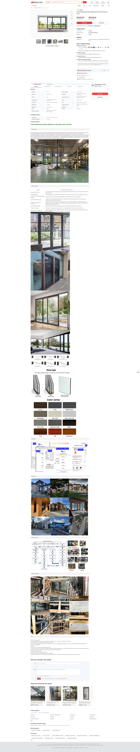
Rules (109, 5)
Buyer (84, 5)
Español (48, 745)
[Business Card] (107, 89)
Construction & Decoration (37, 7)
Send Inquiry (84, 22)
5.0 (96, 86)
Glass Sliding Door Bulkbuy (71, 738)
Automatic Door (72, 714)
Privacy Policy (86, 747)
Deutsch (68, 745)
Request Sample (97, 25)
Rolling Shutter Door (93, 718)
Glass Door (46, 7)
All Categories (34, 5)
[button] (86, 86)
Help (90, 5)
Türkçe (91, 745)
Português (51, 745)
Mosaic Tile (32, 714)
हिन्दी (84, 745)
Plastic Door (72, 716)
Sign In (78, 79)
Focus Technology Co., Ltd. (63, 747)
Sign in (108, 2)
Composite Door (92, 714)
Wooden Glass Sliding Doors (60, 738)
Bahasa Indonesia (100, 745)
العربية (76, 745)
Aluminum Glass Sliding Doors (94, 735)
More (32, 720)
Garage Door (33, 716)
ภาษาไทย (87, 745)
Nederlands (72, 745)
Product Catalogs (46, 712)
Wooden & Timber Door (34, 718)
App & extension (96, 5)
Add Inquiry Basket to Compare (53, 45)
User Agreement (76, 747)
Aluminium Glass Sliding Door (82, 735)
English (44, 745)
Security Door (92, 716)
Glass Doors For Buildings (36, 730)
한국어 (79, 745)
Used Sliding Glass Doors (49, 738)
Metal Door (52, 718)
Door (43, 7)
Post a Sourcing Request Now (61, 678)
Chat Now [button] (102, 22)
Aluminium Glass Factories (36, 735)
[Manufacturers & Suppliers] (37, 2)
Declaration (81, 747)
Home (31, 7)
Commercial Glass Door (56, 730)
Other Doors (52, 716)
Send (39, 678)
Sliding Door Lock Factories (70, 735)
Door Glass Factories (46, 735)
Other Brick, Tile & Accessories (55, 714)
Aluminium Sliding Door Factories (57, 735)
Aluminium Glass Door (46, 730)
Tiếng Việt (95, 745)
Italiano (64, 745)
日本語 (82, 745)
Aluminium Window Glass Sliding (37, 738)
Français (55, 745)
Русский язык (60, 745)
